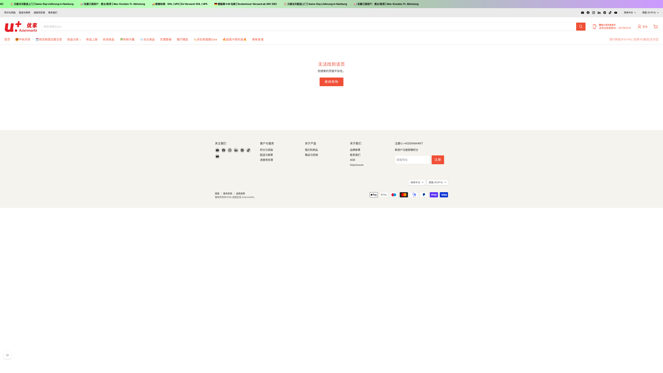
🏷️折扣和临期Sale (205, 39)
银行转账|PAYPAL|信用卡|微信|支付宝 (634, 39)
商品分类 (73, 39)
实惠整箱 (166, 39)
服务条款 (227, 193)
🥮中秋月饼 (22, 39)
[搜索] (580, 27)
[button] (643, 27)
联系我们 (52, 12)
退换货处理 (39, 12)
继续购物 (331, 82)
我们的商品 (311, 149)
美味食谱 (258, 39)
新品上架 (92, 39)
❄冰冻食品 (147, 39)
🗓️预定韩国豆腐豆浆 (48, 39)
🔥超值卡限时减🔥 (235, 39)
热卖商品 (108, 39)
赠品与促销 (311, 154)
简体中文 (628, 12)
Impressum (357, 164)
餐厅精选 (182, 39)
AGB (352, 159)
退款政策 (240, 193)
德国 (649, 12)
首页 (7, 39)
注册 (437, 159)
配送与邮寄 (24, 12)
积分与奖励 (10, 12)
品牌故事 (355, 149)
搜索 (217, 193)
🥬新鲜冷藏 (127, 39)
